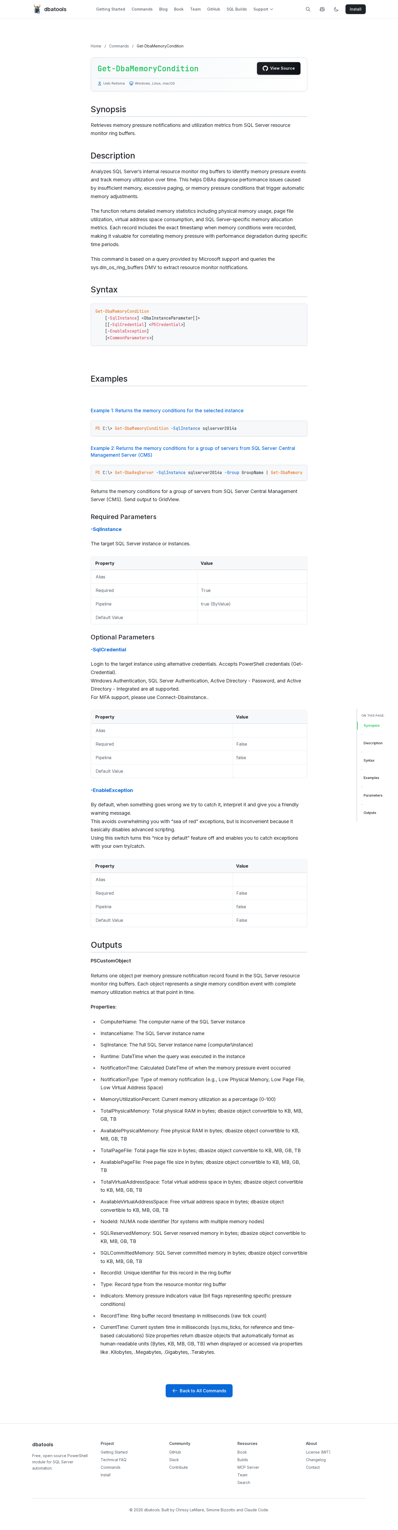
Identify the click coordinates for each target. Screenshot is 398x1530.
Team (195, 9)
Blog (163, 9)
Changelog (316, 1459)
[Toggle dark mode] (336, 9)
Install (105, 1475)
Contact (313, 1467)
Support (260, 9)
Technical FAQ (113, 1459)
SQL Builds (237, 9)
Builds (242, 1459)
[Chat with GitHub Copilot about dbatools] (322, 9)
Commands (142, 9)
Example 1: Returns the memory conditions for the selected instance (167, 410)
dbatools (55, 9)
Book (179, 9)
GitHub (213, 9)
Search (243, 1482)
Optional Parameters (123, 637)
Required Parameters (123, 517)
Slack (174, 1459)
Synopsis (372, 725)
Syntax (369, 760)
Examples (371, 778)
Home (96, 46)
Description (373, 743)
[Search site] (308, 9)
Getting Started (110, 9)
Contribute (178, 1467)
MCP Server (248, 1467)
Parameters (373, 795)
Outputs (370, 813)
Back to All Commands (203, 1390)
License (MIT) (318, 1452)
